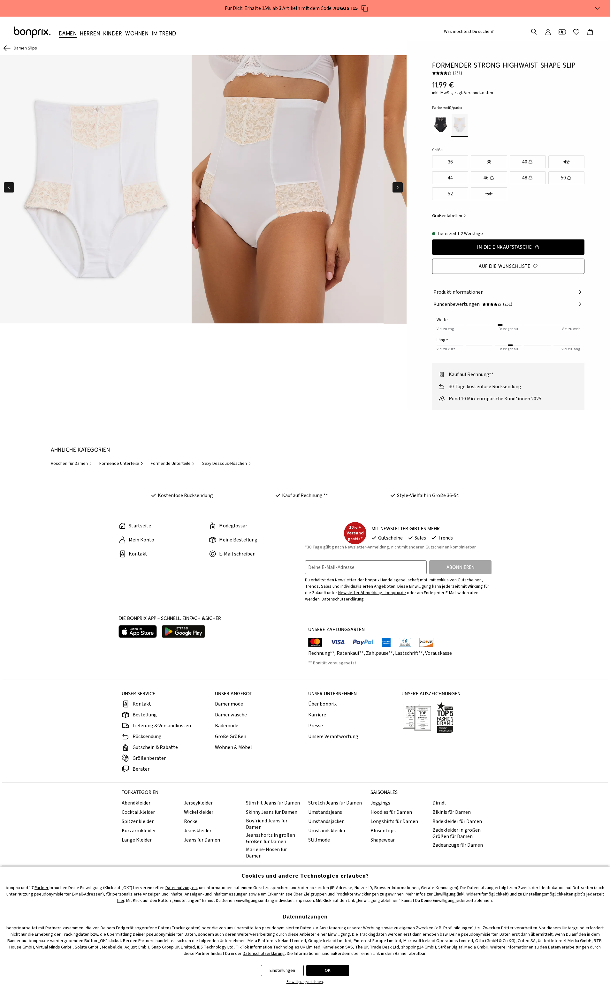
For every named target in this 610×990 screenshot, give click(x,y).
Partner (41, 888)
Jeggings (380, 802)
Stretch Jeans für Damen (335, 802)
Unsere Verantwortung (333, 736)
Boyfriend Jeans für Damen (266, 824)
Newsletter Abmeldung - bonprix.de (372, 593)
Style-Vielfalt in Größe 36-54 (428, 495)
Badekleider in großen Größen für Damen (456, 833)
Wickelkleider (198, 812)
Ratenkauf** (350, 653)
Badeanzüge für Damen (457, 845)
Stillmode (319, 839)
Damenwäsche (231, 715)
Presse (315, 725)
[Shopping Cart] (590, 32)
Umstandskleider (327, 830)
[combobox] (487, 32)
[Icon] (365, 8)
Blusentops (383, 830)
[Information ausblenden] (597, 8)
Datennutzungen (181, 888)
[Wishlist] (576, 32)
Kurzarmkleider (139, 830)
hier (120, 900)
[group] (96, 189)
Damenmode (229, 704)
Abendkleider (136, 802)
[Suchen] (534, 31)
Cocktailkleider (138, 812)
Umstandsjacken (326, 821)
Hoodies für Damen (391, 812)
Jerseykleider (198, 802)
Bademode (226, 725)
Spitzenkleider (138, 821)
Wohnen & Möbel (233, 747)
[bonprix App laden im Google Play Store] (183, 631)
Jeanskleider (197, 830)
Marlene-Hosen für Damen (266, 852)
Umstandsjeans (325, 812)
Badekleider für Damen (457, 821)
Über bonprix (322, 703)
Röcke (190, 821)
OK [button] (328, 970)
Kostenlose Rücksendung (185, 495)
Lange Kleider (137, 839)
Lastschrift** (409, 653)
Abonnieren (460, 567)
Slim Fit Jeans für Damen (273, 802)
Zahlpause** (379, 653)
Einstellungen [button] (282, 970)
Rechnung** (321, 653)
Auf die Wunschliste (504, 266)
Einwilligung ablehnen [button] (304, 982)
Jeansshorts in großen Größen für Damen (270, 838)
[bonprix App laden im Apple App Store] (137, 631)
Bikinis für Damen (451, 812)
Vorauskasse (438, 653)
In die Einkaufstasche (504, 247)
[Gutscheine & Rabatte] (562, 32)
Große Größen (230, 736)
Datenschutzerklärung (343, 599)
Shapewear (382, 839)
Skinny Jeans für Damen (271, 812)
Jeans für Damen (202, 839)
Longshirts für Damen (394, 821)
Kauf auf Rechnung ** (305, 495)
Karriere (317, 714)
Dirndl (439, 802)
